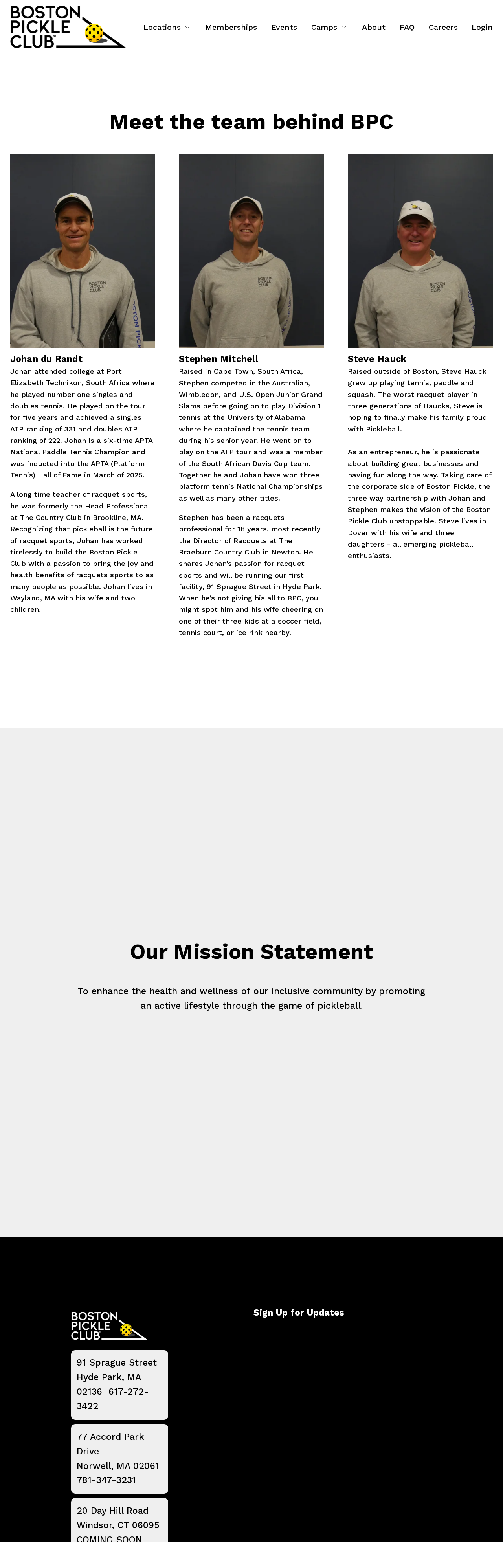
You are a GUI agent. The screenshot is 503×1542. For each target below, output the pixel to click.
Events (284, 27)
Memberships (231, 27)
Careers (443, 27)
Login (482, 27)
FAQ (407, 27)
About (374, 27)
